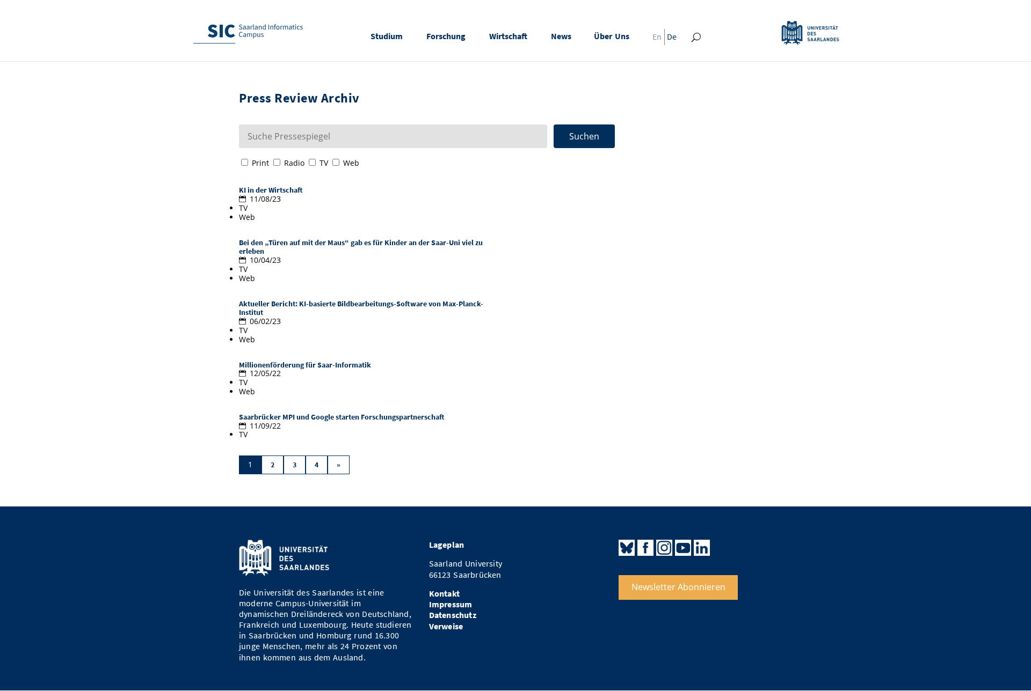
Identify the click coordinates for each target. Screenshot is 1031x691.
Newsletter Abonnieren (678, 587)
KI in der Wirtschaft (271, 190)
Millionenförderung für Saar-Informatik (305, 365)
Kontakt (444, 594)
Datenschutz (452, 615)
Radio (294, 163)
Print (260, 163)
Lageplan (446, 545)
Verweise (446, 626)
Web (351, 163)
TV (324, 163)
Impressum (451, 604)
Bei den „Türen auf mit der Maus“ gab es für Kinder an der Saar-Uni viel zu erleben (361, 247)
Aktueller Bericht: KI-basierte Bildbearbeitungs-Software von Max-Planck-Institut (361, 308)
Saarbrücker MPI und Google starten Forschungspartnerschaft (342, 417)
